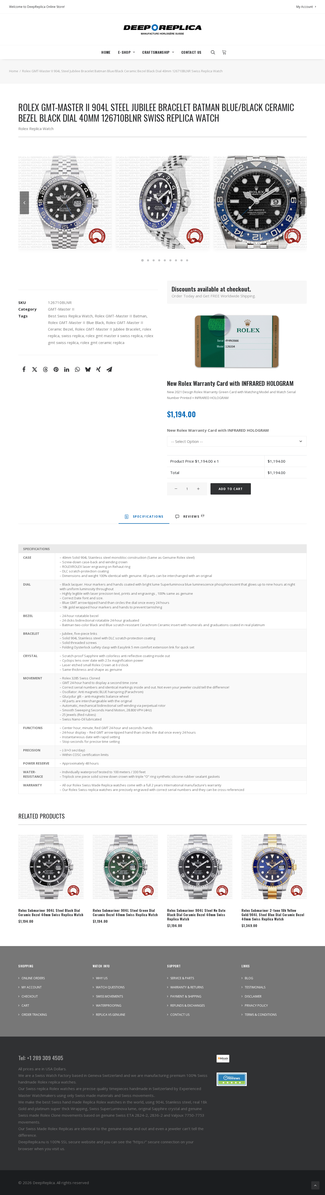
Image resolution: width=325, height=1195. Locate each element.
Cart (25, 1005)
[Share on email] (109, 369)
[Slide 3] (153, 260)
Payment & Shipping (185, 996)
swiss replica (72, 335)
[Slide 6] (170, 260)
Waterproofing (108, 1005)
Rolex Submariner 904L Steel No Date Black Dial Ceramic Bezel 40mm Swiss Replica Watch (196, 914)
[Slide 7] (176, 260)
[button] (215, 52)
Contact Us (191, 52)
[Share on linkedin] (66, 369)
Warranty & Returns (186, 987)
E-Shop (124, 52)
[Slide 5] (165, 260)
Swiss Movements (109, 996)
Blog (249, 978)
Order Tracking (34, 1014)
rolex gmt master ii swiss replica (114, 335)
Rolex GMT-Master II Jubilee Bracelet (107, 329)
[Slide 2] (148, 260)
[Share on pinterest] (56, 369)
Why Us (101, 978)
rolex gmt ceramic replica (102, 342)
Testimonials (255, 987)
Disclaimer (253, 996)
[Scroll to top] (315, 1184)
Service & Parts (182, 978)
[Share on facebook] (24, 369)
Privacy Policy (256, 1005)
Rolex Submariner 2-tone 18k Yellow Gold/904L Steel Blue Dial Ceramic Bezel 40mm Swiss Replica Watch (272, 914)
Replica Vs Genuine (110, 1014)
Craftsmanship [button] (156, 52)
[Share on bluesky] (88, 369)
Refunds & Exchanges (187, 1005)
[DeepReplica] (162, 29)
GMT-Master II (61, 309)
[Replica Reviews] (232, 1079)
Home (105, 52)
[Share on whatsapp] (77, 369)
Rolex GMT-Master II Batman (121, 315)
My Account (304, 7)
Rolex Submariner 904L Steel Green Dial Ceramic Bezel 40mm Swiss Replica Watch (125, 912)
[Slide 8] (181, 260)
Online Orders (33, 978)
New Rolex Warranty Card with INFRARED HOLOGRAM (218, 430)
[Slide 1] (142, 260)
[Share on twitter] (34, 369)
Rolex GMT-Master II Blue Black (76, 322)
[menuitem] (306, 6)
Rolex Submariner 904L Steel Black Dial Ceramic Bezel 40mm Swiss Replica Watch (50, 912)
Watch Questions (110, 987)
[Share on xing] (98, 369)
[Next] (301, 214)
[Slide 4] (159, 260)
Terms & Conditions (261, 1014)
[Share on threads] (45, 369)
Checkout (30, 996)
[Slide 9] (187, 260)
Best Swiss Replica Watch (70, 315)
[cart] (223, 52)
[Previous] (24, 214)
